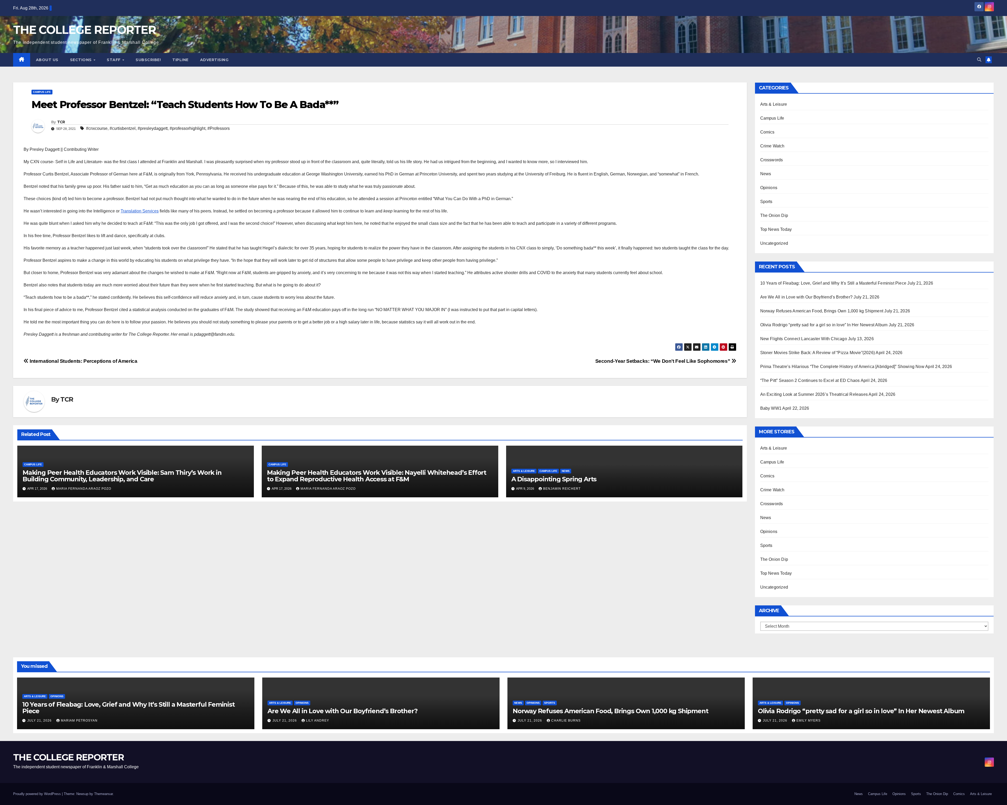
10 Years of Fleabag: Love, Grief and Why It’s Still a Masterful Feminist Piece (833, 283)
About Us (47, 59)
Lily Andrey (317, 720)
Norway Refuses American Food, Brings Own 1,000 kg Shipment (821, 311)
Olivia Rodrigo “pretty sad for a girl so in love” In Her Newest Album (824, 325)
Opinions (769, 187)
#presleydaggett (153, 128)
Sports (766, 201)
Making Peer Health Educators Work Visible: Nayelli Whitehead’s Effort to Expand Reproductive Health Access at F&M (376, 476)
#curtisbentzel (123, 128)
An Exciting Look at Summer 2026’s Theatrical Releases (814, 394)
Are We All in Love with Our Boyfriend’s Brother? (806, 297)
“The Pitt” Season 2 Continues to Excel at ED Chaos (810, 380)
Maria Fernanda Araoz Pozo (83, 489)
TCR (61, 122)
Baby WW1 (771, 408)
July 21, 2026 (40, 720)
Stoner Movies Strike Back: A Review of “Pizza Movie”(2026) (817, 352)
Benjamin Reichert (562, 489)
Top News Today (776, 229)
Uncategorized (774, 243)
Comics (767, 132)
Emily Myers (808, 720)
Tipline (180, 59)
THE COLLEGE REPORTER (84, 30)
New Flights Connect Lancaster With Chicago (803, 339)
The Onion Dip (774, 215)
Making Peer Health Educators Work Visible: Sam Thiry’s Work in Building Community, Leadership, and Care (122, 476)
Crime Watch (772, 146)
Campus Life (42, 91)
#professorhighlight (187, 128)
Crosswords (771, 160)
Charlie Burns (566, 720)
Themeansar (103, 794)
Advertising (214, 59)
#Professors (218, 128)
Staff (114, 59)
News (566, 471)
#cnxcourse (97, 128)
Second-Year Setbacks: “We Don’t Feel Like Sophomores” (663, 361)
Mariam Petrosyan (79, 720)
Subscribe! (148, 59)
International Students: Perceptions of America (83, 361)
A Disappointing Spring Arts (554, 479)
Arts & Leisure (524, 471)
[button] (979, 59)
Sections (81, 59)
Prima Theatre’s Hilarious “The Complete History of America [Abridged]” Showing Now (842, 366)
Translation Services (140, 211)
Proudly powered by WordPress (37, 794)
